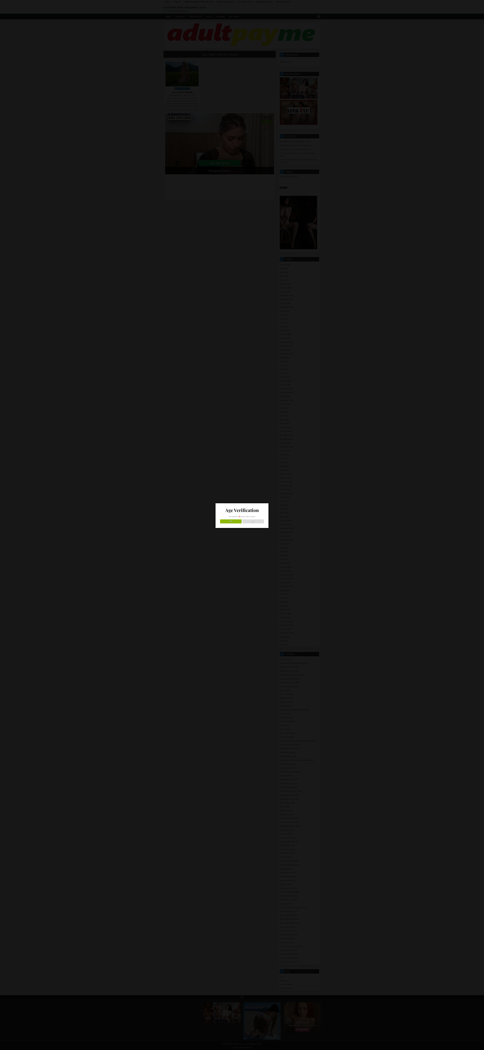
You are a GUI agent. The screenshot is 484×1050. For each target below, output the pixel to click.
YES (230, 521)
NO (253, 521)
